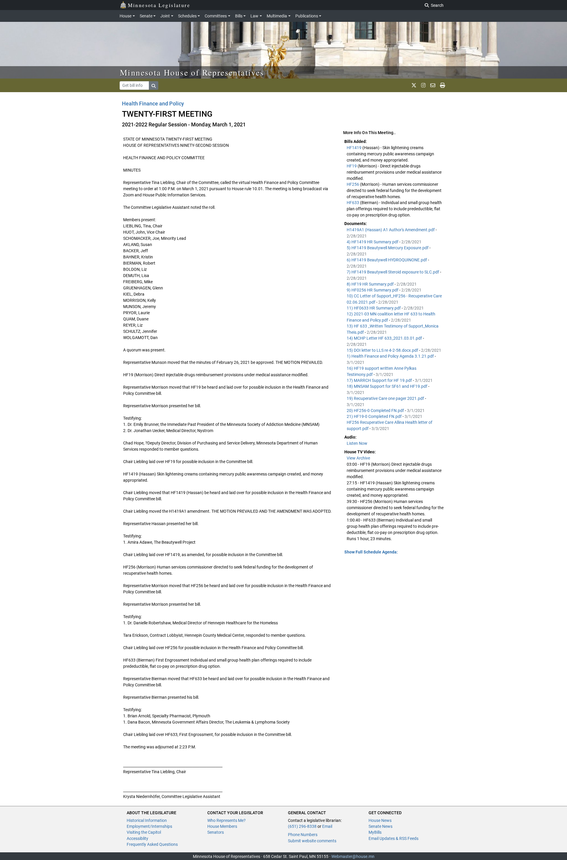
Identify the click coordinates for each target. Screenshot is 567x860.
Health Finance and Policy (153, 103)
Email (327, 826)
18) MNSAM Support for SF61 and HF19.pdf (387, 386)
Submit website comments (312, 840)
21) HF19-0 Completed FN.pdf (375, 416)
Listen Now (357, 443)
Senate (146, 16)
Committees (216, 16)
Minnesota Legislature (159, 5)
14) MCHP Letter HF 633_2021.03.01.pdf (385, 338)
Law (254, 16)
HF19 (352, 166)
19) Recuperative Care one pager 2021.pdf (386, 398)
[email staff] (433, 85)
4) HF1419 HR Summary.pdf (373, 242)
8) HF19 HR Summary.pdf (371, 284)
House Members (222, 826)
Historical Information (147, 820)
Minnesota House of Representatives (192, 72)
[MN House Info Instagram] (423, 85)
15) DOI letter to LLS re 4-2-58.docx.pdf (383, 350)
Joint (165, 16)
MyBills (375, 832)
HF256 (353, 184)
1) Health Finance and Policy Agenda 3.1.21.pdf (391, 356)
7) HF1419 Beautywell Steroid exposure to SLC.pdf (393, 272)
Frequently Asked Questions (152, 844)
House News (380, 820)
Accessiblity (137, 838)
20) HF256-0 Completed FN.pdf (376, 410)
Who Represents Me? (226, 820)
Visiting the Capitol (144, 832)
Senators (215, 832)
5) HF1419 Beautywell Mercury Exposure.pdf (388, 247)
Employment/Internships (149, 826)
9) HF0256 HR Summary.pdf (373, 290)
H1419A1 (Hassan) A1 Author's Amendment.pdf (391, 229)
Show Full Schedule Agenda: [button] (371, 552)
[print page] (442, 85)
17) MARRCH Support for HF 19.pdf (380, 380)
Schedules (187, 16)
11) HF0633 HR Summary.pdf (374, 308)
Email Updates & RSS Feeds (393, 838)
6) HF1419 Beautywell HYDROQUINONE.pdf (387, 260)
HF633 (353, 202)
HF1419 (354, 147)
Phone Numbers (302, 834)
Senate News (380, 826)
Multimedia (277, 16)
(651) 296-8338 (302, 826)
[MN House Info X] (414, 85)
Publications (306, 16)
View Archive (358, 458)
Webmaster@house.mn (352, 856)
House (125, 16)
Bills (238, 16)
